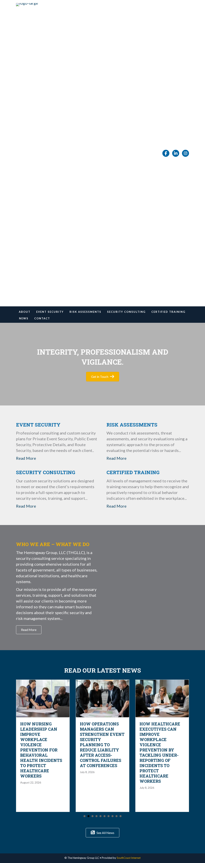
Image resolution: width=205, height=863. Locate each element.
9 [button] (117, 816)
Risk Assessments (85, 311)
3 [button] (92, 816)
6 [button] (105, 816)
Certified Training (168, 311)
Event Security (50, 311)
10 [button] (121, 816)
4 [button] (96, 816)
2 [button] (88, 816)
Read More (26, 458)
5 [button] (100, 816)
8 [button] (113, 816)
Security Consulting (126, 311)
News (23, 318)
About (24, 311)
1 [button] (84, 816)
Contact (42, 318)
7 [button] (109, 816)
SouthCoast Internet (129, 857)
